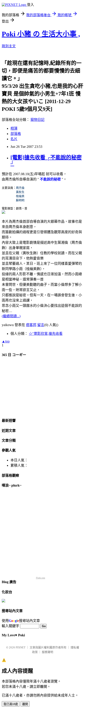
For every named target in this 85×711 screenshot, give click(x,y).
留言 (40, 325)
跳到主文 (9, 46)
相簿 (13, 128)
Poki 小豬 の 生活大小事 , (41, 34)
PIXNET (21, 647)
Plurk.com (40, 578)
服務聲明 (47, 652)
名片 (13, 139)
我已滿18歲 (10, 704)
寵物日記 (37, 120)
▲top (6, 341)
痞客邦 (31, 325)
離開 (25, 704)
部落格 (15, 134)
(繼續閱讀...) (11, 316)
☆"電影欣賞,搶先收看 (46, 333)
